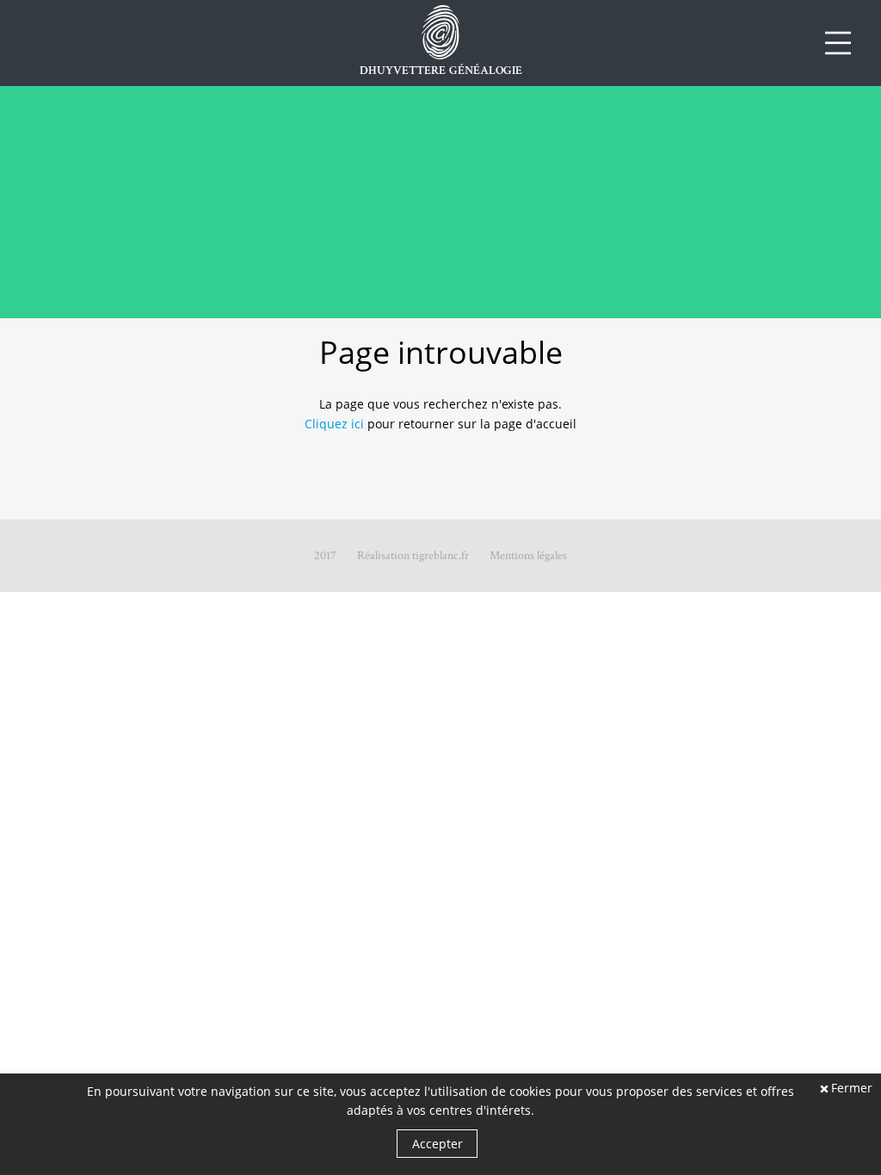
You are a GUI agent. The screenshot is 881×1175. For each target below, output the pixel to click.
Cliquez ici (334, 423)
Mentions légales (528, 555)
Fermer (851, 1089)
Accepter (437, 1143)
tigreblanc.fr (440, 555)
